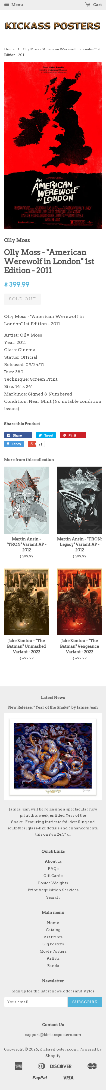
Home (9, 49)
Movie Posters (53, 951)
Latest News (53, 697)
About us (53, 861)
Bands (53, 965)
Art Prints (53, 937)
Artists (53, 958)
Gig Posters (53, 944)
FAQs (53, 868)
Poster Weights (53, 883)
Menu (17, 4)
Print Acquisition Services (53, 890)
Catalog (53, 930)
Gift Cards (53, 875)
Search (53, 897)
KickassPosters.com (58, 1049)
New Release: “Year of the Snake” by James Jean (53, 707)
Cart (97, 4)
